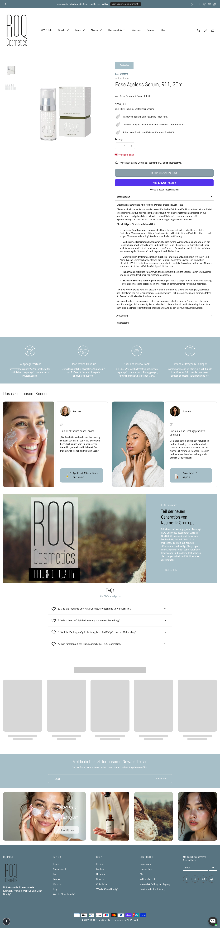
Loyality (56, 864)
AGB (142, 874)
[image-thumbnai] (10, 69)
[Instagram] (204, 4)
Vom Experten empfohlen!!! (125, 4)
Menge (119, 139)
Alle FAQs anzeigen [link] (109, 596)
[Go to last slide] (5, 4)
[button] (164, 173)
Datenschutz (146, 869)
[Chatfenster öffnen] (212, 921)
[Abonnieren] (213, 867)
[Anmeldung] (205, 30)
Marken (100, 869)
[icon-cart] (212, 30)
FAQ (55, 874)
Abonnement (59, 869)
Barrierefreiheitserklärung (152, 889)
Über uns (100, 879)
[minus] (118, 146)
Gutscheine (101, 884)
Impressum (145, 864)
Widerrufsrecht (147, 879)
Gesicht (100, 864)
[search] (198, 30)
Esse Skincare (121, 73)
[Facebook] (199, 4)
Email (57, 778)
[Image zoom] (62, 104)
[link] (66, 829)
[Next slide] (192, 4)
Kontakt (57, 879)
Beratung (100, 874)
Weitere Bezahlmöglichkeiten (164, 190)
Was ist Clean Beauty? (64, 894)
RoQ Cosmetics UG (100, 920)
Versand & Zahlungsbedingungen (156, 884)
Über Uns (57, 884)
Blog (55, 889)
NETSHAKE (133, 920)
